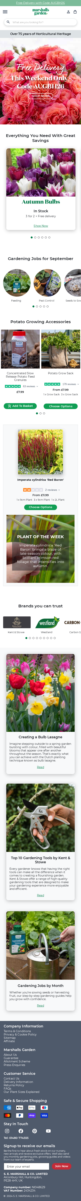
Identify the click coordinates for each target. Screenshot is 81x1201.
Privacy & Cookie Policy (20, 1034)
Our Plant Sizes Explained (22, 1092)
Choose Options (60, 406)
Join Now (61, 1166)
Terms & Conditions (17, 1031)
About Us (10, 1055)
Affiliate (9, 1041)
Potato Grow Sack (60, 373)
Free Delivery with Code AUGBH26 (40, 3)
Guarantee (11, 1058)
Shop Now (41, 226)
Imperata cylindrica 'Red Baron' (40, 480)
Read (40, 767)
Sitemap (10, 1038)
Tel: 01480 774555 (16, 1138)
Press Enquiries (14, 1065)
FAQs (7, 1088)
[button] (5, 12)
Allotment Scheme (17, 1061)
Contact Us (11, 1078)
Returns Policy (14, 1085)
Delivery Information (18, 1082)
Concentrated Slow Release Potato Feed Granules (20, 377)
